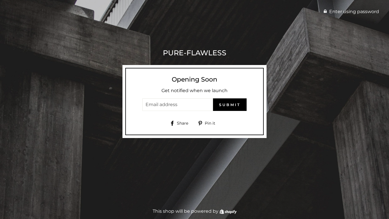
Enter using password (354, 11)
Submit (229, 104)
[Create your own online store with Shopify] (228, 211)
